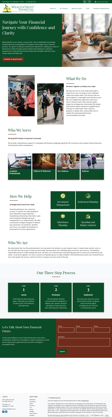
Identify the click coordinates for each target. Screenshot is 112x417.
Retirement (32, 399)
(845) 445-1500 (32, 1)
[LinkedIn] (85, 1)
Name (60, 326)
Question (61, 337)
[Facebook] (89, 1)
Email (78, 326)
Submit (62, 351)
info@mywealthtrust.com (9, 409)
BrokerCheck (85, 400)
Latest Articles (33, 413)
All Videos (32, 415)
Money (31, 409)
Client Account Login (102, 1)
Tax (30, 407)
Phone (96, 326)
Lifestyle (32, 411)
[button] (52, 8)
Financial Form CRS (55, 398)
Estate (31, 403)
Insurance (32, 405)
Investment (33, 401)
